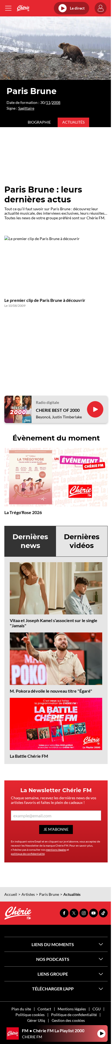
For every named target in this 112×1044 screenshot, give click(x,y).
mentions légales (56, 849)
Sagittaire (26, 108)
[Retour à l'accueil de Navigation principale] (23, 8)
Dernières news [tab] (30, 541)
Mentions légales (72, 1009)
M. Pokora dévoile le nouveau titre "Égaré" (51, 690)
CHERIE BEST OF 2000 (58, 410)
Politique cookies (30, 1014)
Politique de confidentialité (74, 1014)
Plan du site (21, 1009)
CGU (96, 1009)
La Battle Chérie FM (29, 756)
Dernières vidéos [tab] (81, 541)
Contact (44, 1009)
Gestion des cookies (68, 1020)
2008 (56, 102)
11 (48, 102)
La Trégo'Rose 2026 (23, 512)
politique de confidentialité (28, 853)
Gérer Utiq (36, 1020)
